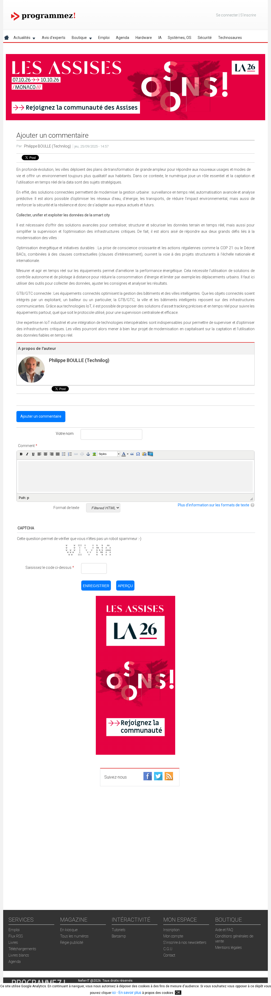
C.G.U (167, 949)
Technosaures (230, 37)
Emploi (104, 37)
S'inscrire (248, 15)
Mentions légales (228, 947)
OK (177, 992)
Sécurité (205, 37)
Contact (169, 955)
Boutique (78, 38)
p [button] (28, 497)
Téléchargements (22, 949)
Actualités (20, 38)
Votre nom (65, 433)
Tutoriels (118, 930)
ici (114, 992)
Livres (13, 942)
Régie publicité (71, 942)
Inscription (171, 930)
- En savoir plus (128, 992)
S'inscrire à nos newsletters (184, 942)
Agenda (122, 37)
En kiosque (69, 930)
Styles (103, 453)
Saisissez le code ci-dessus (49, 567)
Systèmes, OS (179, 37)
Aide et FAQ (224, 930)
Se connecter (227, 15)
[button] (21, 454)
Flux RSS (15, 936)
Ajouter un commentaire (40, 416)
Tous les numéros (74, 936)
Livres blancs (18, 955)
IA (160, 37)
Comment (27, 446)
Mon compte (173, 936)
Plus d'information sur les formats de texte (213, 505)
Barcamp (119, 936)
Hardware (144, 37)
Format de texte (66, 508)
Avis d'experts (53, 37)
